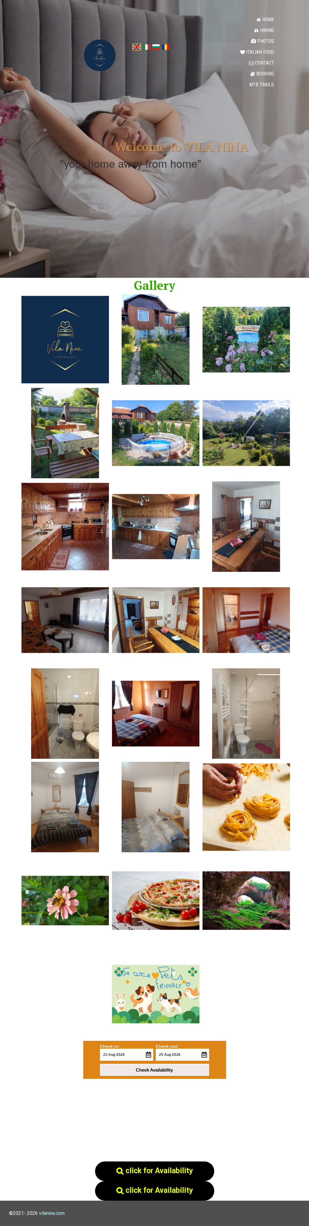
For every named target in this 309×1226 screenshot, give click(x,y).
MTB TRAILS (261, 84)
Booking (262, 74)
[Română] (165, 46)
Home (265, 19)
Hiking (264, 30)
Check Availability (154, 1069)
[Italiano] (146, 46)
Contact (261, 63)
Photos (262, 41)
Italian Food (257, 52)
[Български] (156, 46)
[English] (137, 46)
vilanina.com (52, 1213)
